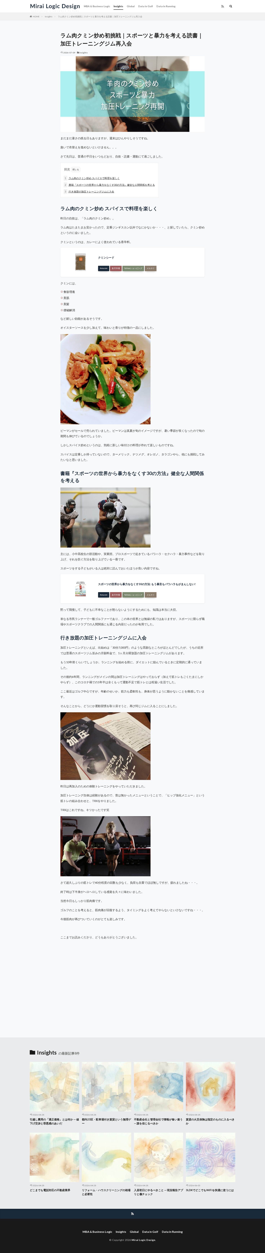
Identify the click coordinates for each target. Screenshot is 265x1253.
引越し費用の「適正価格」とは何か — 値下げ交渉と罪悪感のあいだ (54, 1121)
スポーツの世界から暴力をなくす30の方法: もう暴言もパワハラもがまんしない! (147, 584)
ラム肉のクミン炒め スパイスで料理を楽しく (92, 178)
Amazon (103, 268)
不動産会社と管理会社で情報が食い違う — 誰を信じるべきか (158, 1121)
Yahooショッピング (133, 268)
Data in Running (165, 6)
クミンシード (106, 257)
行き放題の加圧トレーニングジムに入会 (89, 191)
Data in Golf (145, 6)
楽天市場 (116, 268)
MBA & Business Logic (97, 6)
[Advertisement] (96, 987)
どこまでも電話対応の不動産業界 (50, 1190)
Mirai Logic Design (143, 1239)
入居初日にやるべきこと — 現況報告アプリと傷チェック (158, 1192)
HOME (36, 16)
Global (131, 6)
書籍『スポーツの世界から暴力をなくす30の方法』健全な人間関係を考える (110, 184)
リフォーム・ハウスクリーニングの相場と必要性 (106, 1192)
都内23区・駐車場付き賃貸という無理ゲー (106, 1121)
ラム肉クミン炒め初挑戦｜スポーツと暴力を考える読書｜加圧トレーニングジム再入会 (100, 16)
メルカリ (151, 268)
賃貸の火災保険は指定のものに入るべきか (210, 1121)
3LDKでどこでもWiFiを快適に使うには (210, 1190)
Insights (118, 6)
